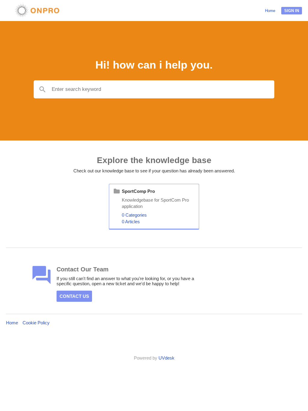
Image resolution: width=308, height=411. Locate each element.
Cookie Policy (36, 322)
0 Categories (134, 215)
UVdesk (166, 357)
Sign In (291, 10)
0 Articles (131, 221)
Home (270, 10)
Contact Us (74, 296)
